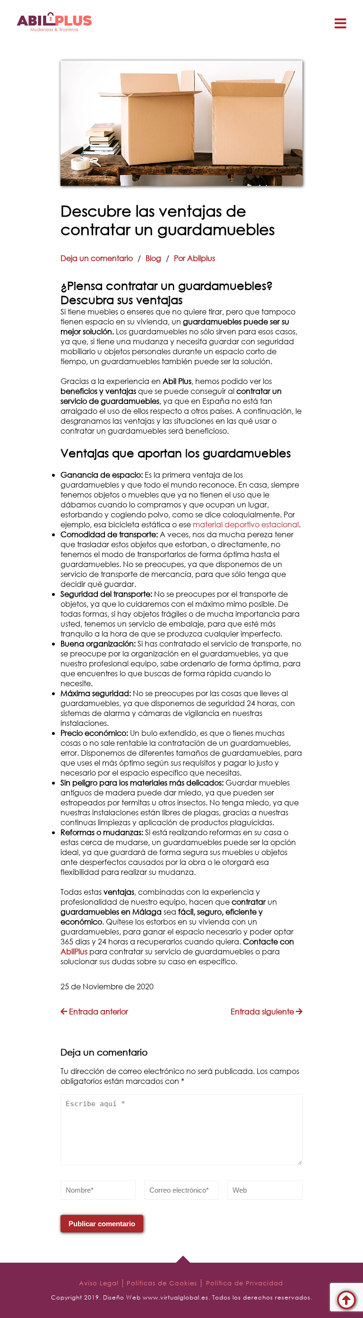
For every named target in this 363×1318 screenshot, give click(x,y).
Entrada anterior (97, 1011)
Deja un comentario (96, 258)
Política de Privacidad (244, 1283)
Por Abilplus (194, 258)
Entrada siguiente (263, 1011)
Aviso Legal (99, 1283)
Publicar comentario (102, 1224)
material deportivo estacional (246, 524)
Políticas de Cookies (162, 1283)
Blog (153, 258)
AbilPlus (73, 951)
